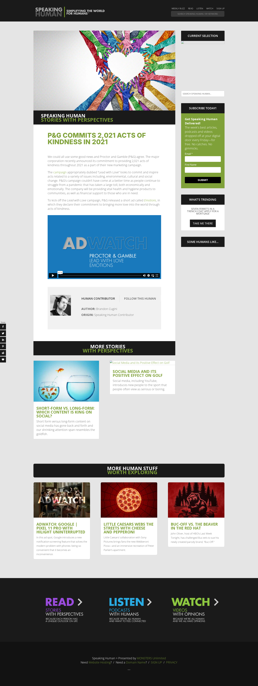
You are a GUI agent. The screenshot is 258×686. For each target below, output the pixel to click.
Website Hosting (99, 662)
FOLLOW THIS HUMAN (140, 298)
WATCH (209, 8)
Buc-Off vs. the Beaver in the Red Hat (194, 526)
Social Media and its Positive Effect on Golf (138, 373)
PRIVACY (171, 662)
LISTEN (199, 8)
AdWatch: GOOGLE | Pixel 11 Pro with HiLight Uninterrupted (60, 528)
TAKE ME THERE (203, 223)
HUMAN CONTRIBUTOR (98, 298)
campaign (60, 172)
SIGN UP (220, 8)
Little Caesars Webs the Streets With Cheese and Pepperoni (128, 528)
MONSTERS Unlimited (151, 658)
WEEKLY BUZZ (178, 8)
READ (190, 8)
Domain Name (136, 662)
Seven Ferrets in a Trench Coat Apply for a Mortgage (203, 211)
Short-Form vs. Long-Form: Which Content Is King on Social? (65, 412)
